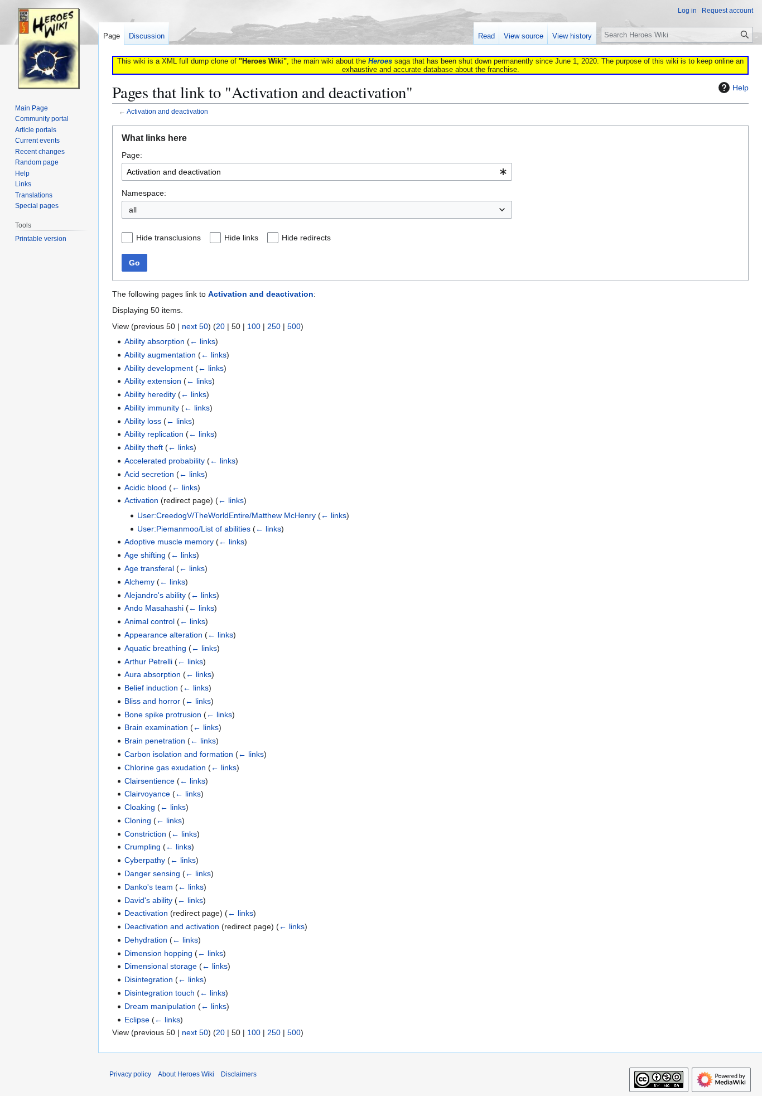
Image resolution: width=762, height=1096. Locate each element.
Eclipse (136, 1019)
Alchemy (139, 581)
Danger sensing (152, 873)
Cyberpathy (144, 860)
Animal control (149, 621)
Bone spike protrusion (162, 714)
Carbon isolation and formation (178, 754)
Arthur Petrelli (148, 661)
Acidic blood (145, 487)
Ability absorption (154, 341)
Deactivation (146, 913)
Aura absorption (152, 674)
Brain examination (156, 727)
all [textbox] (133, 209)
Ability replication (154, 433)
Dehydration (145, 939)
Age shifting (145, 555)
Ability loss (142, 421)
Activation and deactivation (167, 111)
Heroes (380, 61)
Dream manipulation (160, 1006)
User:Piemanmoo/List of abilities (193, 528)
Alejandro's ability (155, 595)
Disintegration (148, 979)
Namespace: (144, 193)
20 (220, 326)
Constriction (145, 833)
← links (202, 341)
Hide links (241, 237)
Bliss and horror (152, 701)
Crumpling (142, 846)
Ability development (158, 368)
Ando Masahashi (154, 607)
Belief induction (151, 687)
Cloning (137, 820)
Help (740, 87)
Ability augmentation (160, 354)
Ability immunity (151, 407)
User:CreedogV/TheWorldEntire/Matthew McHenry (226, 515)
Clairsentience (149, 780)
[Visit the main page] (49, 44)
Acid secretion (149, 474)
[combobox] (317, 172)
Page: (132, 155)
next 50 (195, 326)
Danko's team (148, 886)
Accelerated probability (164, 460)
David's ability (148, 900)
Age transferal (149, 568)
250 (274, 326)
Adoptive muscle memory (169, 541)
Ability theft (143, 447)
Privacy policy (130, 1074)
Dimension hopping (158, 953)
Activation (141, 500)
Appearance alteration (163, 634)
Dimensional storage (160, 966)
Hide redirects (306, 237)
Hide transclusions (168, 237)
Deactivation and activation (171, 926)
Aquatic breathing (155, 648)
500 (294, 326)
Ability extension (152, 380)
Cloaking (139, 807)
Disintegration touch (159, 992)
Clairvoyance (147, 793)
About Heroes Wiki (186, 1074)
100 (254, 326)
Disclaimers (239, 1074)
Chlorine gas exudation (165, 767)
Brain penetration (154, 740)
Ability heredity (150, 394)
